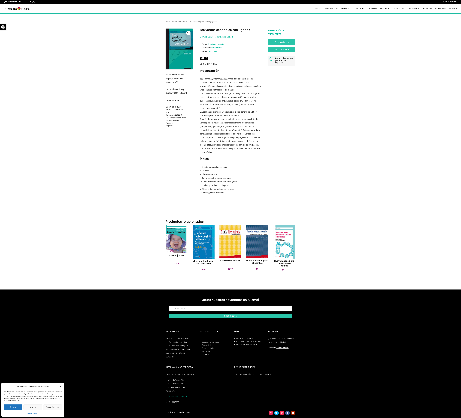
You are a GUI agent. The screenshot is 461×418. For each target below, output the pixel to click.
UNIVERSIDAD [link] (414, 9)
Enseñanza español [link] (216, 44)
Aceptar (13, 407)
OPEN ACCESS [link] (399, 9)
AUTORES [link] (373, 9)
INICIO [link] (318, 9)
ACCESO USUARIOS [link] (450, 2)
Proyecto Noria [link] (208, 348)
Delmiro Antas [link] (206, 36)
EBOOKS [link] (383, 9)
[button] (61, 386)
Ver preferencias (52, 407)
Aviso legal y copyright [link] (244, 338)
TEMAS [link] (344, 9)
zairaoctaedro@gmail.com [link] (176, 396)
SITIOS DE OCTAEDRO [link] (445, 9)
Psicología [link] (206, 351)
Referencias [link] (216, 47)
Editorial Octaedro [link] (179, 21)
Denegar (33, 407)
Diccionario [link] (214, 51)
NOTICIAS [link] (427, 9)
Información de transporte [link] (246, 344)
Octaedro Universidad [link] (210, 342)
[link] (3, 27)
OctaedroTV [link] (206, 354)
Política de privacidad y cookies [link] (248, 341)
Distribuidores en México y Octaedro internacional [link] (253, 374)
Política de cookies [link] (31, 413)
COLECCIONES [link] (359, 9)
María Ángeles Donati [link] (223, 36)
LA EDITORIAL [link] (330, 9)
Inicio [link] (168, 21)
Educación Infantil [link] (208, 345)
